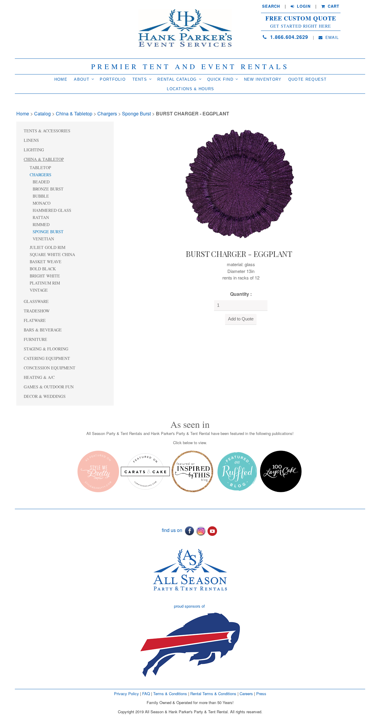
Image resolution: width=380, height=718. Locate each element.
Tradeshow (37, 311)
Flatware (35, 320)
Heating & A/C (39, 377)
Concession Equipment (49, 368)
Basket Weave (45, 261)
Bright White (45, 276)
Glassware (36, 301)
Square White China (52, 254)
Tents (139, 79)
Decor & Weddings (45, 396)
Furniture (35, 339)
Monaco (41, 203)
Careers (247, 693)
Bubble (41, 196)
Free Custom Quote (300, 18)
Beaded (41, 182)
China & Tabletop (74, 113)
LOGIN (303, 6)
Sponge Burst (136, 113)
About (81, 79)
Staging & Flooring (46, 349)
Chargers (107, 113)
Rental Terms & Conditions (213, 693)
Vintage (39, 290)
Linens (31, 140)
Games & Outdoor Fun (49, 387)
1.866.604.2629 (288, 37)
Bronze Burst (48, 189)
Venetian (43, 239)
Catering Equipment (47, 358)
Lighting (34, 150)
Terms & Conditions (170, 693)
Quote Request (307, 79)
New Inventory (263, 79)
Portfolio (113, 79)
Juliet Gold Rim (47, 247)
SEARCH (271, 6)
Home (60, 79)
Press (261, 693)
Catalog (42, 113)
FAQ (146, 693)
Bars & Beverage (43, 330)
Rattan (41, 217)
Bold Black (43, 268)
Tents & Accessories (47, 131)
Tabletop (40, 167)
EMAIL (331, 37)
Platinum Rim (45, 283)
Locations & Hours (190, 89)
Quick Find (220, 79)
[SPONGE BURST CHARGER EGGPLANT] (239, 183)
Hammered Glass (52, 210)
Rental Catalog (177, 79)
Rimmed (41, 224)
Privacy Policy (126, 693)
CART (332, 6)
